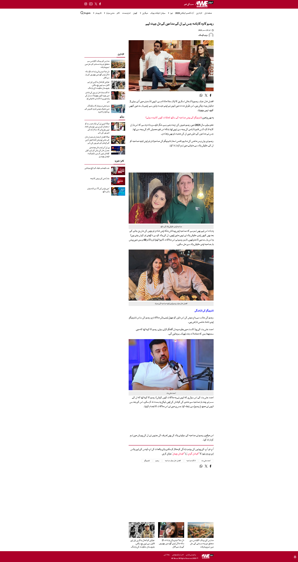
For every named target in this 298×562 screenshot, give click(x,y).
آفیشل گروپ (193, 454)
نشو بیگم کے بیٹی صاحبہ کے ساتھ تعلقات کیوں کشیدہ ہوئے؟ (174, 118)
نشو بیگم (147, 460)
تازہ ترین (199, 13)
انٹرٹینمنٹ (126, 13)
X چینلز (98, 13)
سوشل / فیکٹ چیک (157, 13)
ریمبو (157, 460)
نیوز (171, 13)
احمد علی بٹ (206, 460)
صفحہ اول (208, 13)
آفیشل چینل (178, 454)
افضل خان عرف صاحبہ (173, 460)
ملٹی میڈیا (110, 13)
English (87, 13)
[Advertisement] (171, 161)
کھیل (135, 13)
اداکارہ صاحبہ (191, 460)
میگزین (145, 13)
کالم (118, 13)
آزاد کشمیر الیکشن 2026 (184, 13)
